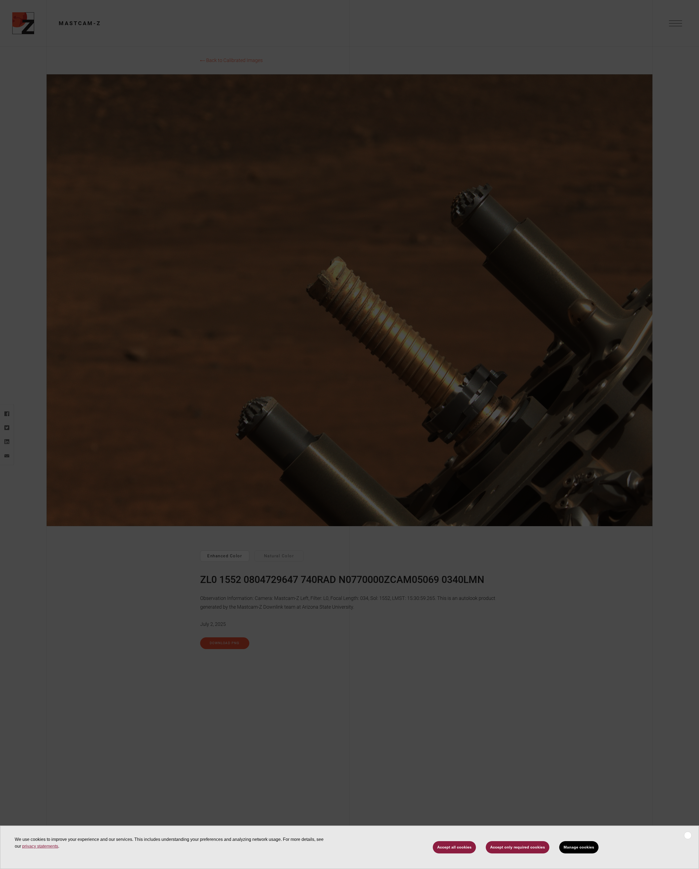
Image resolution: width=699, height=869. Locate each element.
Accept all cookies (454, 847)
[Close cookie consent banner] (688, 835)
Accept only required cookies (517, 847)
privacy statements (40, 846)
